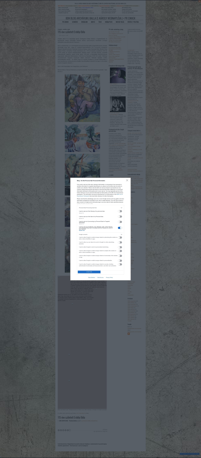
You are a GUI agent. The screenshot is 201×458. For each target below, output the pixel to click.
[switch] (120, 211)
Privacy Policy (109, 277)
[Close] (127, 180)
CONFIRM (89, 272)
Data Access (100, 277)
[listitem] (100, 208)
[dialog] (100, 229)
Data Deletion (91, 277)
